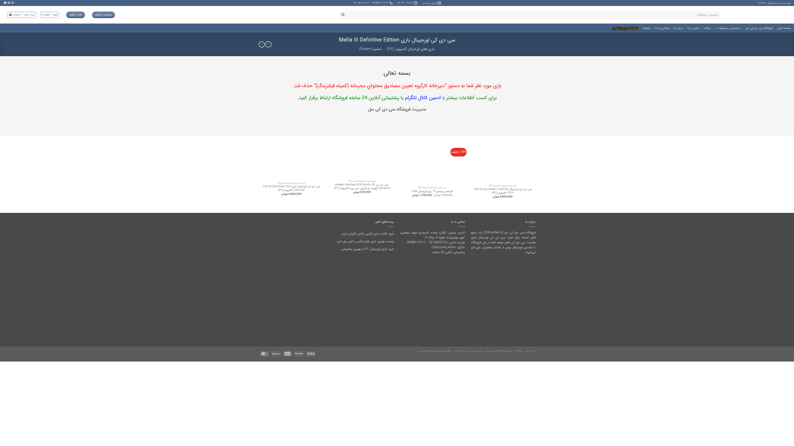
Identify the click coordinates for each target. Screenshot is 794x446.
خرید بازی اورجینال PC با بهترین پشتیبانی (367, 249)
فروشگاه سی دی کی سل (759, 28)
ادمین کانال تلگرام (422, 98)
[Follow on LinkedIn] (5, 3)
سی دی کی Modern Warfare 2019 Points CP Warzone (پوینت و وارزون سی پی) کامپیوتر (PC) (362, 186)
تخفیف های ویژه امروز (625, 28)
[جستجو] (343, 15)
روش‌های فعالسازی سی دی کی (498, 342)
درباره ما (678, 28)
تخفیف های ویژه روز (442, 342)
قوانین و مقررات (474, 342)
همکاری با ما (662, 28)
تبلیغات (646, 28)
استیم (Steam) (370, 49)
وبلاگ (707, 28)
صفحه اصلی (784, 28)
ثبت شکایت (459, 342)
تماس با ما (693, 28)
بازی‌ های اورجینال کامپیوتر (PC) (411, 49)
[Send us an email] (8, 3)
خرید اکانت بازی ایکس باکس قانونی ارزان (367, 233)
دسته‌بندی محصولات (729, 28)
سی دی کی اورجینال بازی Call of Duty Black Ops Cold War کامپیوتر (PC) (291, 188)
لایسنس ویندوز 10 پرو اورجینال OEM (432, 191)
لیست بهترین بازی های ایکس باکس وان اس (365, 241)
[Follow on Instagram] (12, 3)
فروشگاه (518, 342)
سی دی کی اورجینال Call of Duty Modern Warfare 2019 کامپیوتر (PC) (502, 191)
